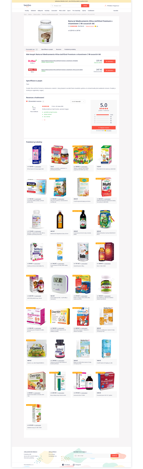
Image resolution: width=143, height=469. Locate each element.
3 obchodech (84, 166)
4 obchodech (61, 263)
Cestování (54, 10)
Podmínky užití (27, 454)
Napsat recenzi (90, 26)
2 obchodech (38, 166)
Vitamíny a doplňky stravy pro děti (50, 14)
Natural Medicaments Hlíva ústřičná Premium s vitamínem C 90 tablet (59, 60)
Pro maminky (76, 10)
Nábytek (40, 10)
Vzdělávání (91, 10)
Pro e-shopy (52, 454)
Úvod (25, 14)
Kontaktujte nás (53, 456)
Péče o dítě (62, 10)
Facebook (67, 464)
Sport (69, 10)
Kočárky (47, 10)
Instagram (78, 464)
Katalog (30, 14)
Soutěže (115, 10)
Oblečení (33, 10)
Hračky (27, 10)
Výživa (84, 10)
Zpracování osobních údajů (31, 456)
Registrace (116, 5)
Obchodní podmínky (29, 458)
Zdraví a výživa (36, 14)
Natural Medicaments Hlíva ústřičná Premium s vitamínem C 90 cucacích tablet (62, 69)
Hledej (85, 5)
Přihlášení (109, 5)
